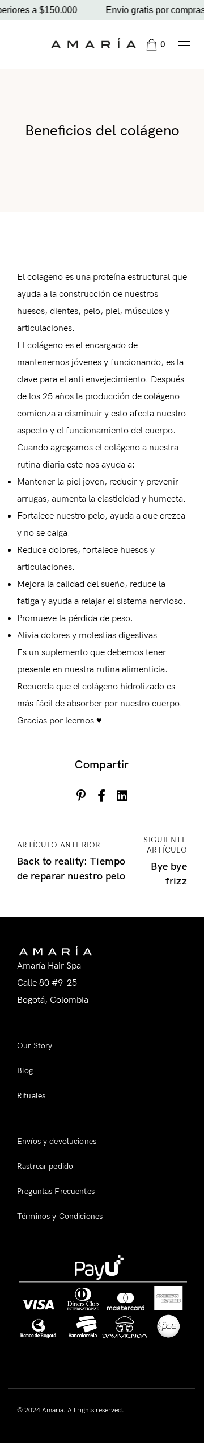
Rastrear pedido (45, 1166)
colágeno (122, 448)
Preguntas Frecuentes (56, 1191)
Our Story (34, 1046)
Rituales (31, 1096)
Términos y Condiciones (60, 1216)
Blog (25, 1071)
